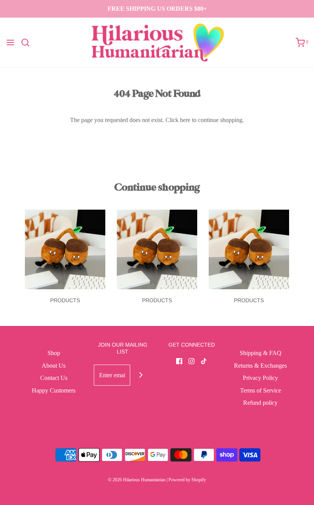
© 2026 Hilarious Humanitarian (136, 479)
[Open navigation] (10, 42)
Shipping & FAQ (260, 353)
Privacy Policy (260, 378)
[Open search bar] (28, 42)
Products (65, 300)
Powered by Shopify (187, 479)
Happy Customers (53, 390)
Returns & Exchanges (260, 365)
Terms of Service (260, 390)
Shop (53, 353)
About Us (53, 365)
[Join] (140, 375)
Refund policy (260, 402)
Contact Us (53, 378)
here (185, 120)
